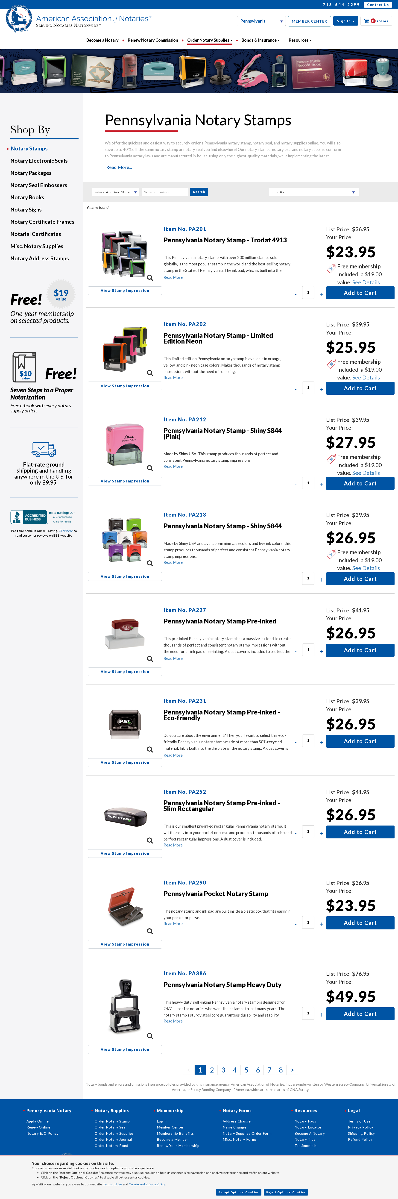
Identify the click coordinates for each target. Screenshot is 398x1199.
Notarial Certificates (35, 234)
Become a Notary (102, 40)
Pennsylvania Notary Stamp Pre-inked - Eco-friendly (222, 715)
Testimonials (306, 1145)
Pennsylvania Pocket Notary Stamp (216, 893)
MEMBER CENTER (309, 21)
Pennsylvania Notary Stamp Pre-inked (220, 621)
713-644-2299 (341, 4)
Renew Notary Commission (153, 40)
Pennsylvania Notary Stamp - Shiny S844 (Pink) (223, 433)
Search (199, 192)
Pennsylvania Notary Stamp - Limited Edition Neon (218, 338)
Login (162, 1121)
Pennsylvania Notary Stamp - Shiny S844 (223, 526)
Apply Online (37, 1121)
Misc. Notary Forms (240, 1139)
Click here (66, 531)
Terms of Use (112, 1184)
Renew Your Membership (178, 1145)
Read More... (119, 167)
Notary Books (27, 197)
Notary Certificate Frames (42, 221)
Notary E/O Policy (42, 1133)
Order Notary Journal (113, 1139)
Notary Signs (26, 209)
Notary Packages (31, 173)
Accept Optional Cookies (238, 1192)
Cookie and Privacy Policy (147, 1184)
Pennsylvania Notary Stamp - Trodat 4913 (225, 240)
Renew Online (38, 1127)
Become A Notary (310, 1133)
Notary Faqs (305, 1121)
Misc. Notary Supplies (36, 246)
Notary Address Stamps (39, 258)
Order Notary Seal (111, 1127)
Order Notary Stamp (112, 1121)
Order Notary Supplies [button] (208, 40)
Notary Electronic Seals (39, 160)
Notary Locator (308, 1127)
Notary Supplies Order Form (247, 1133)
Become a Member (172, 1139)
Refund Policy (360, 1139)
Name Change (234, 1127)
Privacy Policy (360, 1127)
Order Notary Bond (111, 1145)
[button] (345, 21)
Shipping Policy (361, 1133)
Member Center (170, 1127)
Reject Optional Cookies (286, 1192)
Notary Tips (305, 1139)
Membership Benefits (175, 1133)
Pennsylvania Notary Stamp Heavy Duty (222, 984)
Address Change (237, 1121)
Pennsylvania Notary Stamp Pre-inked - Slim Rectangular (222, 805)
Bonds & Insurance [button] (259, 40)
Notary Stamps (29, 148)
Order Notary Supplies (114, 1133)
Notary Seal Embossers (38, 185)
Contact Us (378, 5)
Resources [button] (299, 40)
